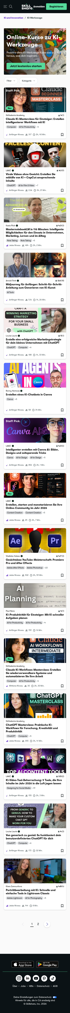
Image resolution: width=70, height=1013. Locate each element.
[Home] (27, 7)
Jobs (23, 986)
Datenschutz (43, 986)
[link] (35, 113)
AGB (55, 986)
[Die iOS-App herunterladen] (23, 964)
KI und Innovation (13, 17)
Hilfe (31, 986)
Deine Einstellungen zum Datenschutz (32, 997)
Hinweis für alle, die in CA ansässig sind (35, 1000)
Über (15, 986)
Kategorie (26, 81)
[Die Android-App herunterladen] (47, 964)
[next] (47, 924)
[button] (5, 7)
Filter (9, 81)
